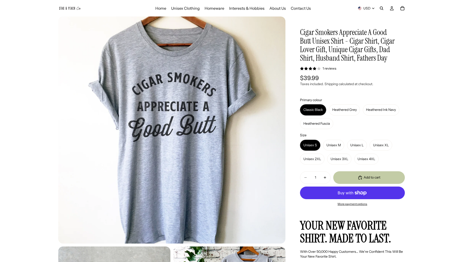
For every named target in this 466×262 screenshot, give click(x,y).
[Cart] (402, 8)
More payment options (352, 204)
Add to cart (372, 177)
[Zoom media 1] (171, 130)
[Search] (381, 8)
